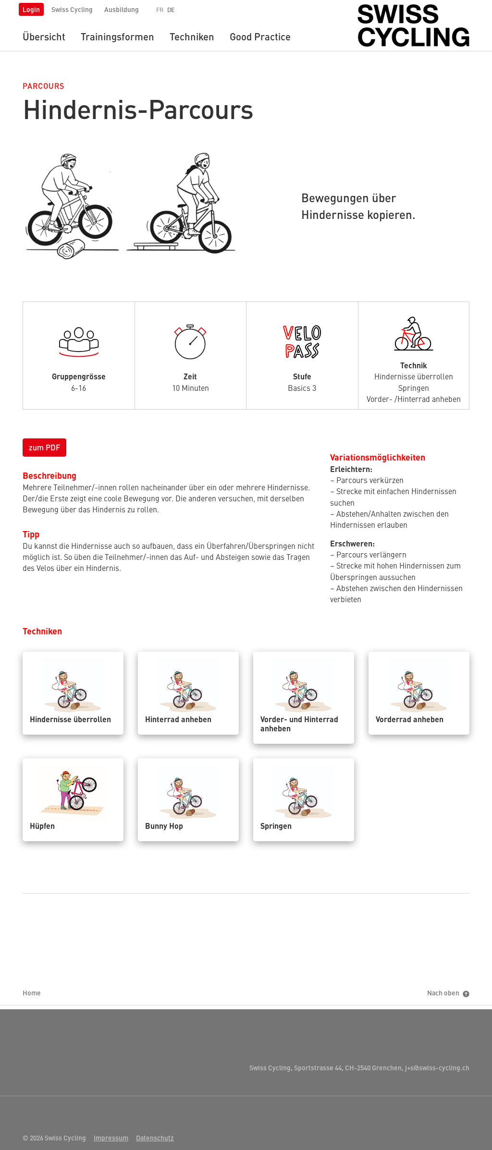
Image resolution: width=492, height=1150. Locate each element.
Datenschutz (155, 1137)
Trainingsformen (117, 36)
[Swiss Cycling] (413, 24)
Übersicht (44, 36)
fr (159, 9)
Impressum (111, 1137)
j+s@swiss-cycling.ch (436, 1067)
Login (31, 9)
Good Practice (260, 36)
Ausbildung (121, 9)
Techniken (192, 36)
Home (32, 992)
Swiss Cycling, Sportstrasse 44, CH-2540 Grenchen (325, 1067)
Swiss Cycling (72, 9)
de (171, 9)
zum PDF (44, 447)
